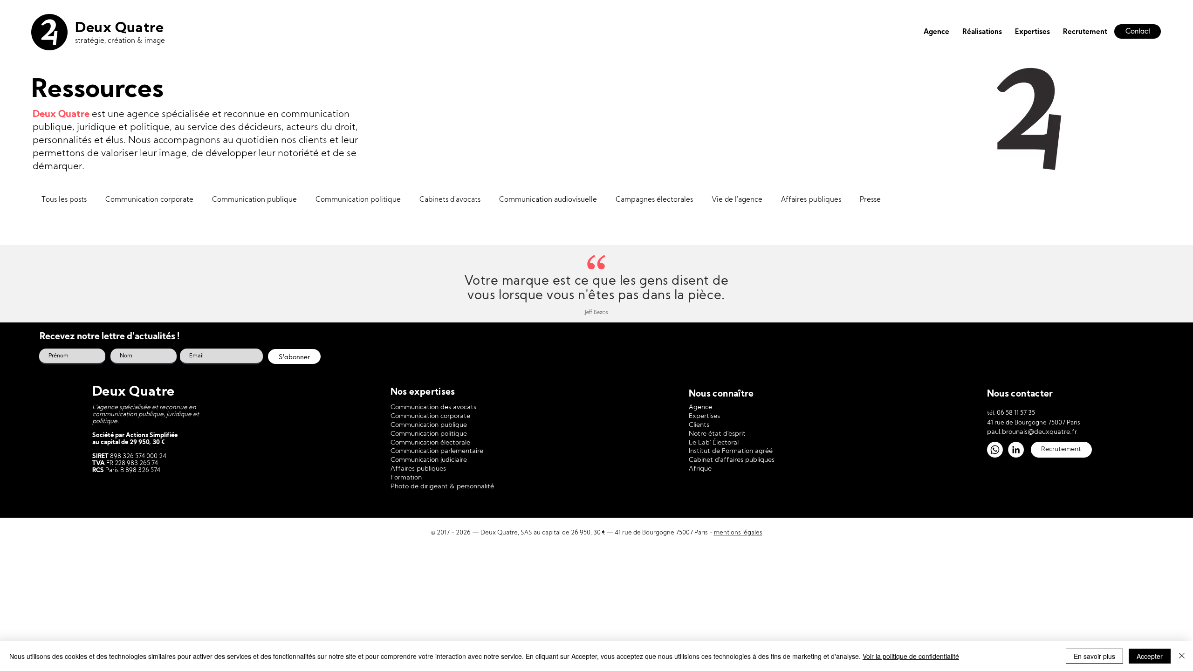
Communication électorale (430, 442)
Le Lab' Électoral (714, 442)
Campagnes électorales (654, 200)
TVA (98, 463)
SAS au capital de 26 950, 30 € (563, 533)
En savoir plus (1094, 656)
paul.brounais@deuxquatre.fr (1032, 432)
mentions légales (738, 533)
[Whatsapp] (995, 450)
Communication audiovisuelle (548, 200)
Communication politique (358, 200)
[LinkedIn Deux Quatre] (1016, 450)
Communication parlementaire (437, 451)
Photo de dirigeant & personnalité (442, 486)
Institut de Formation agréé (731, 451)
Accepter (1150, 656)
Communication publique (254, 200)
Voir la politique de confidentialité (911, 656)
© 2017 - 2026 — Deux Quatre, (475, 533)
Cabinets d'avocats (449, 200)
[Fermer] (1181, 656)
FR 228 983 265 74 (131, 463)
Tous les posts (64, 200)
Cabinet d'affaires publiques (732, 460)
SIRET (100, 456)
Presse (870, 200)
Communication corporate (149, 200)
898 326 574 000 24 (137, 456)
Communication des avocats (433, 407)
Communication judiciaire (429, 460)
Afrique (700, 469)
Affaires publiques (811, 200)
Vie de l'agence (737, 200)
